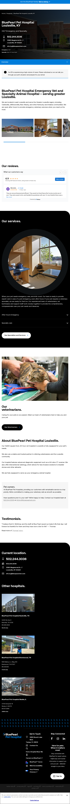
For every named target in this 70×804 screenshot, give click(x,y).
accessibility (58, 786)
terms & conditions (47, 786)
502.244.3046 (11, 564)
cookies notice (10, 786)
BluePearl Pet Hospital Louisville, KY (24, 13)
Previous (4, 128)
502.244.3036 (14, 37)
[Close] (67, 795)
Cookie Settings (34, 800)
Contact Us (34, 745)
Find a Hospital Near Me (34, 752)
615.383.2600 (6, 625)
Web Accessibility (36, 766)
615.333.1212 (5, 667)
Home (3, 13)
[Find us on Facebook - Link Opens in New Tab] (51, 738)
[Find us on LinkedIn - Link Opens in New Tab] (63, 738)
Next (66, 128)
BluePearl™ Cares (36, 762)
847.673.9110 (5, 708)
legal (28, 786)
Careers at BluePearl (33, 758)
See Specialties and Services (15, 335)
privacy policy (20, 786)
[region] (35, 798)
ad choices (36, 786)
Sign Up (59, 776)
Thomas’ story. (17, 531)
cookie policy (7, 797)
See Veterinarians (10, 427)
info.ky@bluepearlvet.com (16, 46)
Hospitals (9, 13)
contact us (34, 788)
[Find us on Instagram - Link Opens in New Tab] (57, 738)
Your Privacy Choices (34, 771)
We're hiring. (43, 2)
